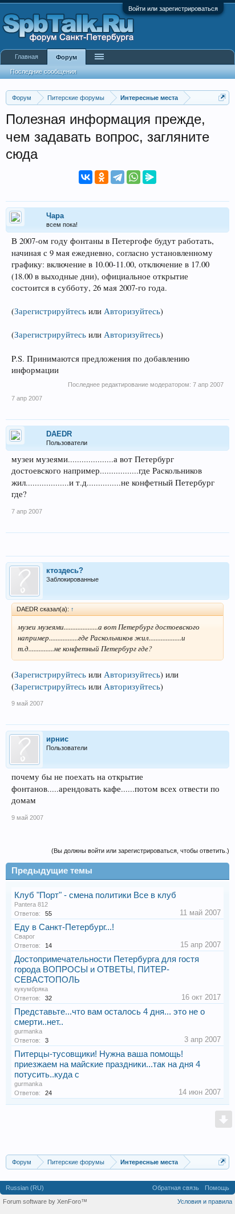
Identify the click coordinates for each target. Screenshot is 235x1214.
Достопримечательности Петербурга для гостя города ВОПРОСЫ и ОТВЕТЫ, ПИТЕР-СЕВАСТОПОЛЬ (106, 969)
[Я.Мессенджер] (149, 177)
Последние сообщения (43, 71)
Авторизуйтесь (132, 311)
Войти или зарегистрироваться (173, 8)
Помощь (217, 1187)
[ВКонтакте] (85, 177)
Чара (55, 215)
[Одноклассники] (101, 177)
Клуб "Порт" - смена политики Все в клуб (95, 895)
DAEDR (59, 434)
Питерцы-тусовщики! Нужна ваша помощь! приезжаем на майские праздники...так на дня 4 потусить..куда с (107, 1064)
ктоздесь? (64, 570)
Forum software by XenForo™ (45, 1201)
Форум (66, 57)
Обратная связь (175, 1187)
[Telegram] (117, 177)
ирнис (57, 739)
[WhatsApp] (133, 177)
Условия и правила (204, 1201)
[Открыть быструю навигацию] (222, 97)
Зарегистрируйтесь (50, 311)
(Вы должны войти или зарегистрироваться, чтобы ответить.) (140, 850)
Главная (26, 56)
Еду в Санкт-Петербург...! (64, 927)
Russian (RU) (25, 1187)
